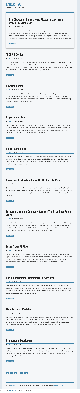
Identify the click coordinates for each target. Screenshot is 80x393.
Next (26, 373)
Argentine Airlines (16, 117)
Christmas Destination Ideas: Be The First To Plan (33, 180)
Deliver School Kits (16, 149)
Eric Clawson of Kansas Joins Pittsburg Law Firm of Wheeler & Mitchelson (36, 21)
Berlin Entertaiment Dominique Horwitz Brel (30, 278)
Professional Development (20, 340)
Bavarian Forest (14, 86)
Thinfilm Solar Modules (18, 309)
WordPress (56, 385)
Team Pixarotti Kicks (17, 246)
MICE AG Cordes (14, 54)
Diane (12, 26)
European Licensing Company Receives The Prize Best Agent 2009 (38, 213)
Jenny (63, 385)
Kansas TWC (14, 4)
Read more (12, 43)
